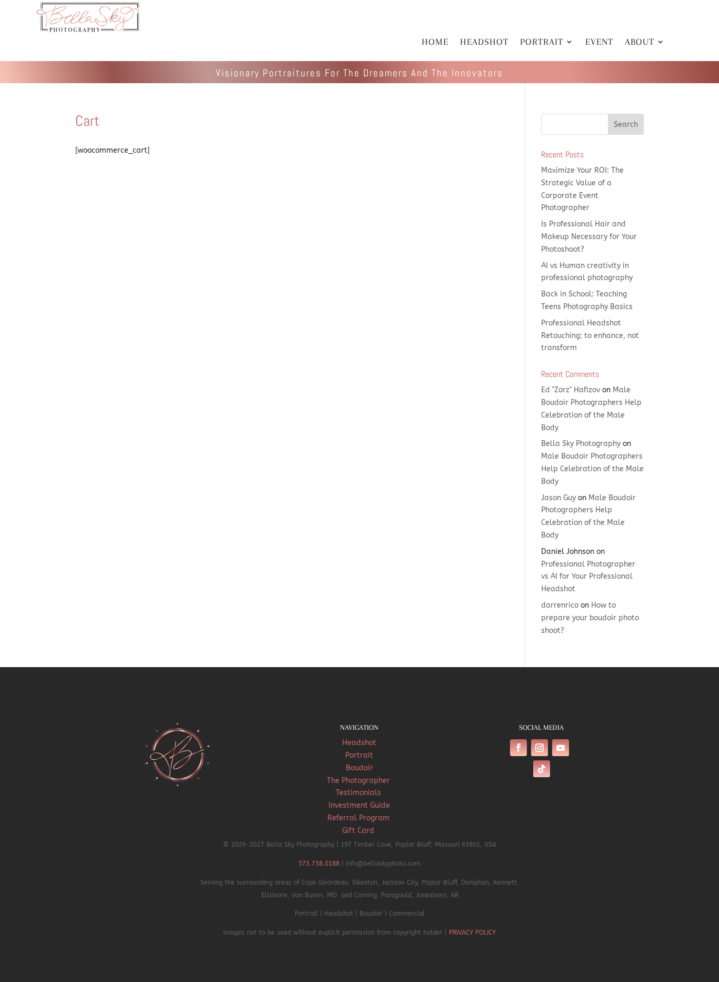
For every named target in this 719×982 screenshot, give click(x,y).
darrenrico (559, 605)
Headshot (359, 742)
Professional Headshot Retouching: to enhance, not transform (590, 336)
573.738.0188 (318, 863)
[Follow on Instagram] (539, 747)
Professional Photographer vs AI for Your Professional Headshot (588, 577)
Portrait (359, 755)
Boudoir (359, 767)
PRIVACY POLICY (472, 932)
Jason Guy (558, 497)
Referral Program (359, 818)
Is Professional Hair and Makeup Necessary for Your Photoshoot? (589, 237)
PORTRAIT (541, 42)
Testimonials (359, 792)
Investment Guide (359, 805)
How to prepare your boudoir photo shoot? (590, 618)
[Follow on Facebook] (518, 747)
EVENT (599, 42)
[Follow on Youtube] (560, 747)
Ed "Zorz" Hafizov (570, 389)
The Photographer (359, 780)
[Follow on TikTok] (541, 768)
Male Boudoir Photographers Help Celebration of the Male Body (592, 469)
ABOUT (639, 42)
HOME (435, 42)
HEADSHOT (484, 42)
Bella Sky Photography (581, 443)
